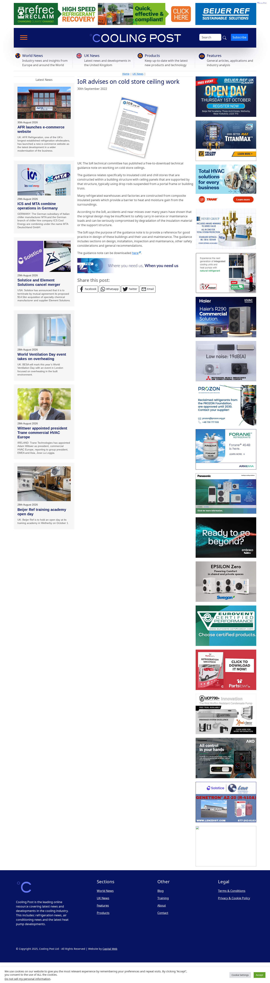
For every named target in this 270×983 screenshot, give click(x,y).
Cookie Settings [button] (240, 975)
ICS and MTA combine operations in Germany (37, 206)
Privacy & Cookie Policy (234, 898)
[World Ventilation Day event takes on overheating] (44, 330)
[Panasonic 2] (226, 493)
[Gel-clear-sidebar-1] (226, 714)
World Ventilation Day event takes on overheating (41, 356)
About (161, 905)
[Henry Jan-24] (226, 229)
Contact (162, 913)
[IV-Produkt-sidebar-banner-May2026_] (226, 273)
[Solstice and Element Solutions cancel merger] (44, 256)
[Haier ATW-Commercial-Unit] (226, 317)
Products (152, 55)
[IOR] (226, 846)
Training (163, 898)
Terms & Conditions (231, 891)
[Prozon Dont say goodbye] (226, 405)
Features (214, 55)
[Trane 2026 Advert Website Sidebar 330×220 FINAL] (226, 185)
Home (125, 74)
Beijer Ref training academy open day (41, 512)
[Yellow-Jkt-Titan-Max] (226, 141)
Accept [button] (259, 975)
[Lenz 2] (226, 802)
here (135, 253)
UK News (92, 55)
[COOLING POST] (226, 758)
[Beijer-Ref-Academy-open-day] (226, 97)
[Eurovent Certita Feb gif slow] (226, 626)
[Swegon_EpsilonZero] (226, 582)
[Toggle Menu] (23, 37)
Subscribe (239, 37)
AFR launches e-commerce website (40, 129)
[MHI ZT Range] (226, 361)
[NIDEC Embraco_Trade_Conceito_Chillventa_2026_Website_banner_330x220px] (226, 537)
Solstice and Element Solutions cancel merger (38, 282)
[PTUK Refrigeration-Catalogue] (226, 670)
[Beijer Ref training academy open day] (44, 483)
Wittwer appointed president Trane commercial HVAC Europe (42, 432)
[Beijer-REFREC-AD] (135, 14)
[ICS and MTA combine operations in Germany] (44, 179)
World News (32, 55)
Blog (160, 891)
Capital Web (109, 948)
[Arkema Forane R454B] (226, 449)
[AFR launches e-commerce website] (44, 103)
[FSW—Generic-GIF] (135, 265)
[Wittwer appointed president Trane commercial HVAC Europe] (44, 404)
